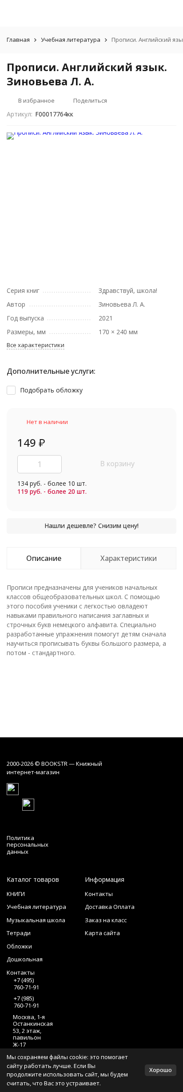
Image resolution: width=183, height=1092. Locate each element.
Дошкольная (25, 959)
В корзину (117, 463)
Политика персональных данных (27, 845)
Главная (18, 40)
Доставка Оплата (110, 907)
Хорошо (160, 1070)
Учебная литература (70, 40)
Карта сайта (102, 933)
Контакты (99, 894)
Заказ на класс (106, 920)
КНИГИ (16, 894)
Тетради (19, 933)
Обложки (19, 946)
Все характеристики (35, 345)
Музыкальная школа (36, 920)
